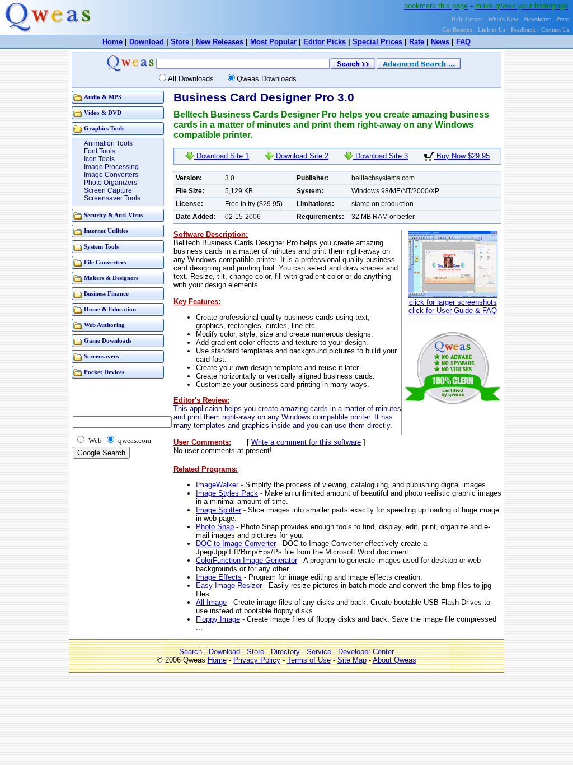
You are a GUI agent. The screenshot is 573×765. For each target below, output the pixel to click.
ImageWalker (217, 485)
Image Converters (111, 175)
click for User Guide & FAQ (452, 310)
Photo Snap (215, 527)
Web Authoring (104, 325)
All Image (211, 602)
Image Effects (219, 577)
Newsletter (537, 19)
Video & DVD (102, 113)
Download (146, 42)
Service (319, 651)
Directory (285, 651)
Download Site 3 (380, 156)
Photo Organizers (110, 182)
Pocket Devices (104, 372)
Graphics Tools (104, 128)
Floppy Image (218, 619)
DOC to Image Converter (236, 543)
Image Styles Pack (227, 493)
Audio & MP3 (102, 97)
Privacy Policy (256, 660)
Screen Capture (108, 190)
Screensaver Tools (112, 198)
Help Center (467, 19)
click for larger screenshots (453, 302)
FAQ (463, 42)
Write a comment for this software (306, 442)
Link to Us (491, 30)
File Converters (105, 262)
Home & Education (110, 309)
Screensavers (101, 356)
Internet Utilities (106, 231)
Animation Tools (108, 143)
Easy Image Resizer (229, 585)
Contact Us (555, 30)
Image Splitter (218, 510)
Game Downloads (107, 341)
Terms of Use (309, 660)
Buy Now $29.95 (462, 156)
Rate (416, 42)
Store (180, 42)
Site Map (352, 660)
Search (190, 651)
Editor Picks (324, 42)
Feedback (523, 30)
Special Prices (377, 42)
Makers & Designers (111, 278)
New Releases (219, 42)
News (440, 42)
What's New (503, 19)
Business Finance (106, 294)
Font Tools (99, 151)
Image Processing (111, 167)
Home (112, 42)
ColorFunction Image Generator (246, 560)
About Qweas (394, 660)
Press (562, 19)
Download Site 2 (301, 156)
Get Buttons (457, 30)
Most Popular (273, 42)
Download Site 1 (221, 156)
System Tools (101, 247)
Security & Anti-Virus (113, 215)
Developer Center (366, 651)
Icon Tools (99, 159)
